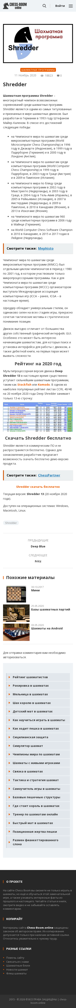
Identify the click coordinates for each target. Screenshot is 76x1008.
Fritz (38, 561)
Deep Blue (38, 546)
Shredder (11, 523)
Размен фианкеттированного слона (35, 842)
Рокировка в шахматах (31, 685)
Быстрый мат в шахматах (33, 823)
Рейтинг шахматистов (30, 677)
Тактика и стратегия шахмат (36, 780)
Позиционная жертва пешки (35, 832)
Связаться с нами (17, 961)
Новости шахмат (17, 969)
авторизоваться (14, 657)
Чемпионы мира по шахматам (36, 754)
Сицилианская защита (30, 737)
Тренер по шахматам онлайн (35, 814)
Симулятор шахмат (28, 746)
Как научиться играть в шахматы (39, 720)
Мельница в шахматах (30, 694)
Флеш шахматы (16, 973)
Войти (60, 6)
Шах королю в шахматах (32, 703)
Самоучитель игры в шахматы (36, 789)
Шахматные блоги (18, 965)
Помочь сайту (15, 957)
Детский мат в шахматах (32, 711)
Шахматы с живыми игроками (36, 763)
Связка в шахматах (28, 771)
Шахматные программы (38, 69)
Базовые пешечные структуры (36, 797)
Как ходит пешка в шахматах (36, 728)
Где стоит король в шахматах (36, 806)
